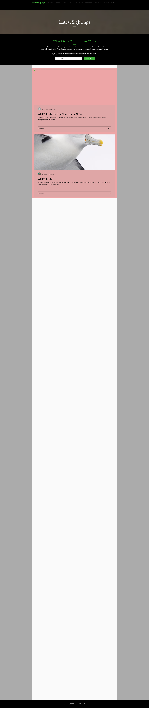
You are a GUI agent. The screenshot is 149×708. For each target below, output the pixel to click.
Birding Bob (39, 2)
